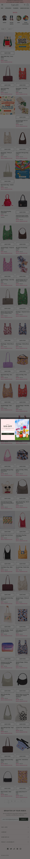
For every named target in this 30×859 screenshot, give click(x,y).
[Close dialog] (28, 419)
